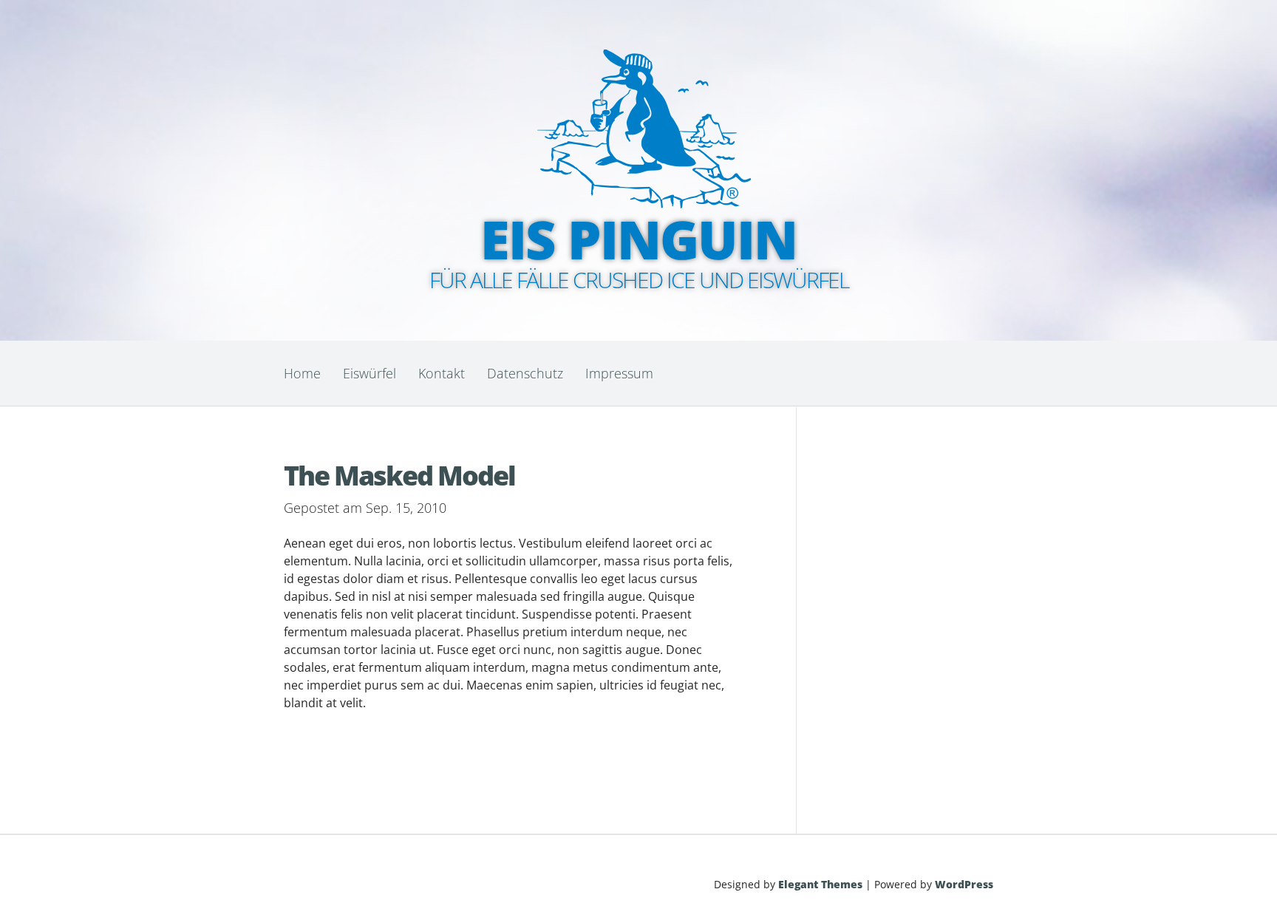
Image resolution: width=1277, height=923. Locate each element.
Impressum (619, 373)
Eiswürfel (369, 373)
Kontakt (441, 373)
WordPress (964, 884)
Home (302, 373)
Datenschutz (525, 373)
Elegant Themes (820, 884)
